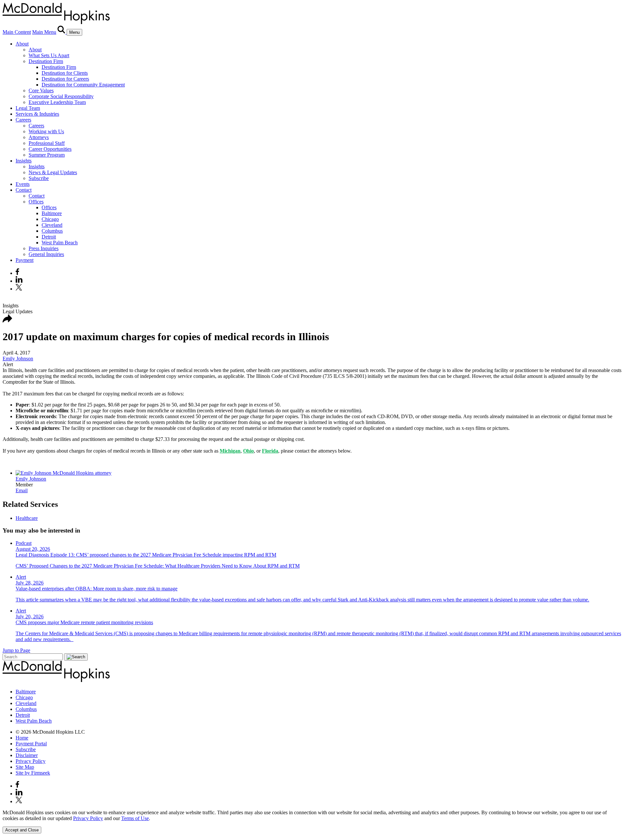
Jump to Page (16, 650)
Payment (24, 260)
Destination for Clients (65, 73)
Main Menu (44, 32)
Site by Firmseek (33, 773)
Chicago (50, 219)
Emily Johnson (18, 358)
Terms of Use (135, 818)
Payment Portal (31, 743)
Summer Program (47, 155)
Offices (36, 201)
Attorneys (39, 137)
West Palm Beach (60, 242)
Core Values (41, 90)
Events (23, 184)
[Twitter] (20, 288)
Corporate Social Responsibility (61, 96)
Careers (23, 119)
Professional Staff (47, 143)
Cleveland (52, 225)
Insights (24, 160)
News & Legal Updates (53, 172)
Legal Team (28, 108)
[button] (7, 321)
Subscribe (39, 178)
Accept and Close (22, 830)
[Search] (62, 32)
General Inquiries (46, 254)
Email (22, 490)
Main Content (17, 32)
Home (22, 737)
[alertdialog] (312, 821)
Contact (24, 190)
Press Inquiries (43, 248)
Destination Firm (46, 61)
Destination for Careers (65, 79)
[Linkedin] (19, 281)
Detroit (49, 236)
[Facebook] (17, 273)
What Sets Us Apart (49, 55)
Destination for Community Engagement (83, 84)
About (22, 43)
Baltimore (52, 213)
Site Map (25, 767)
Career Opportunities (50, 149)
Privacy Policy (31, 761)
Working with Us (46, 131)
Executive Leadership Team (57, 102)
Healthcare (27, 518)
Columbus (52, 231)
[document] (312, 815)
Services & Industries (37, 114)
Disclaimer (27, 755)
